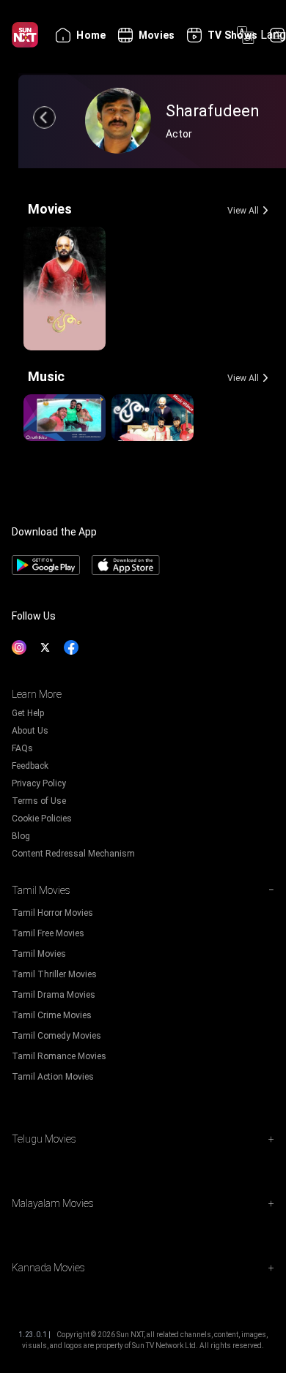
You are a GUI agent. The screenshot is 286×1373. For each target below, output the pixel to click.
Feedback (30, 766)
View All (243, 211)
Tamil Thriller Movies (54, 974)
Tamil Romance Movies (59, 1056)
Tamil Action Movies (53, 1077)
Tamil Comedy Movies (56, 1036)
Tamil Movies (39, 954)
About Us (30, 731)
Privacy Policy (39, 783)
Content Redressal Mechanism (73, 854)
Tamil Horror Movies (52, 913)
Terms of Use (39, 801)
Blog (21, 836)
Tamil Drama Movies (53, 995)
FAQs (22, 748)
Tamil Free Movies (48, 933)
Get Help (28, 713)
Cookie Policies (42, 818)
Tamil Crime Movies (52, 1015)
